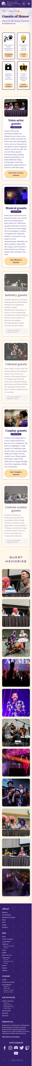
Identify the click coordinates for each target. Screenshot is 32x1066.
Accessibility (6, 941)
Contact (4, 970)
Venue (4, 950)
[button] (16, 583)
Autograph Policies (9, 55)
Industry (5, 927)
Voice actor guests (16, 122)
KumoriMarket (6, 984)
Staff (3, 922)
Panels (4, 925)
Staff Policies (7, 1008)
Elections (5, 1015)
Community (6, 957)
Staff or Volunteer (8, 1001)
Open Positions (8, 1004)
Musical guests (16, 208)
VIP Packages (6, 915)
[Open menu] (29, 4)
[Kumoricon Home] (3, 4)
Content (6, 976)
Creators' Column (8, 990)
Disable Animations (16, 1060)
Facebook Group (8, 961)
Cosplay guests (16, 430)
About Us (5, 944)
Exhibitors (6, 986)
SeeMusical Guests (16, 261)
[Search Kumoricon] (24, 4)
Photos (4, 965)
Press (4, 920)
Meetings (5, 1013)
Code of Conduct (7, 939)
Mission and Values (9, 946)
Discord (6, 959)
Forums (6, 963)
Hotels (4, 952)
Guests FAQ (23, 55)
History (4, 968)
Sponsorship (6, 1010)
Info (4, 933)
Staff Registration (8, 1006)
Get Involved (8, 997)
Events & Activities (8, 982)
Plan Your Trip (6, 955)
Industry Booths (8, 992)
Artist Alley (7, 988)
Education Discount (8, 917)
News (4, 936)
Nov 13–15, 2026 (12, 2)
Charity (6, 947)
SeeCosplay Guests (16, 473)
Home (4, 11)
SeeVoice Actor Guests (16, 174)
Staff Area (6, 1003)
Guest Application (23, 85)
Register (5, 912)
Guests (4, 979)
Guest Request (8, 85)
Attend (5, 909)
